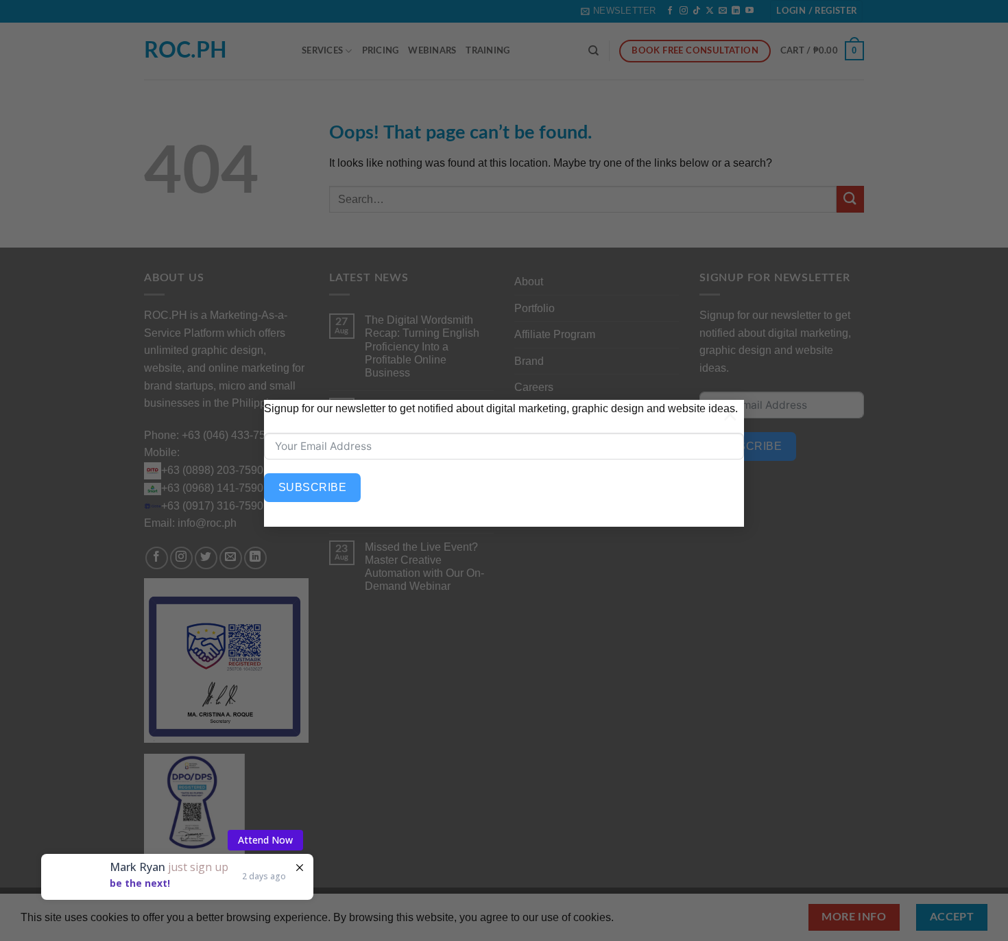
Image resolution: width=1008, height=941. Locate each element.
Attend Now (265, 839)
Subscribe (312, 487)
